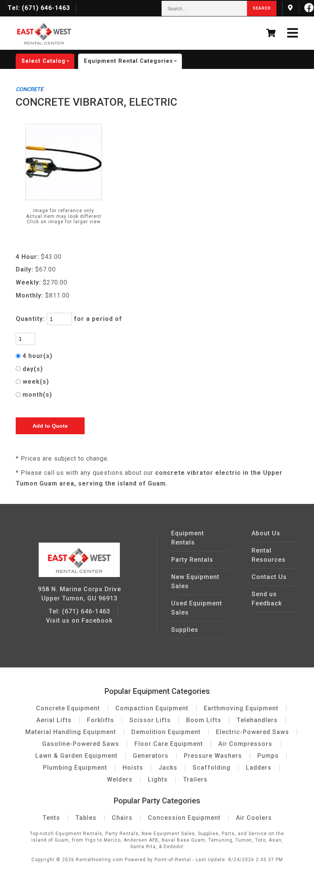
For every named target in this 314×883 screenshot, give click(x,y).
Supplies (184, 629)
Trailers (195, 779)
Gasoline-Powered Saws (80, 743)
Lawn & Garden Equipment (76, 755)
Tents (51, 817)
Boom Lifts (203, 720)
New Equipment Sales (195, 581)
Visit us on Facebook (79, 620)
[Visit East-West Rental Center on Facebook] (309, 8)
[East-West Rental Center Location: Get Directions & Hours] (290, 7)
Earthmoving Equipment (241, 708)
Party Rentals (192, 559)
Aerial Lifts (54, 720)
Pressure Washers (213, 755)
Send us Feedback (267, 598)
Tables (85, 817)
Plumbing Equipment (75, 767)
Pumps (268, 755)
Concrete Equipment (68, 708)
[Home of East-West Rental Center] (79, 575)
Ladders (258, 767)
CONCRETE (29, 89)
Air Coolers (254, 817)
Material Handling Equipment (70, 732)
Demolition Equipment (166, 732)
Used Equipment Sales (196, 608)
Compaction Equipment (151, 708)
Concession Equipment (184, 817)
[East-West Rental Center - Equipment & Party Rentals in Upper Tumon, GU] (44, 42)
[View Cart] (271, 33)
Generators (150, 755)
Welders (119, 779)
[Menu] (292, 33)
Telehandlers (257, 720)
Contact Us (269, 576)
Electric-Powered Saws (252, 732)
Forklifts (100, 720)
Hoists (133, 767)
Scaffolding (212, 767)
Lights (158, 779)
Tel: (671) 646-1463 (79, 611)
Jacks (168, 767)
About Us (266, 533)
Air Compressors (245, 743)
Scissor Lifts (150, 720)
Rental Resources (269, 555)
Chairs (122, 817)
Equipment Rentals (187, 538)
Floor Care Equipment (168, 743)
